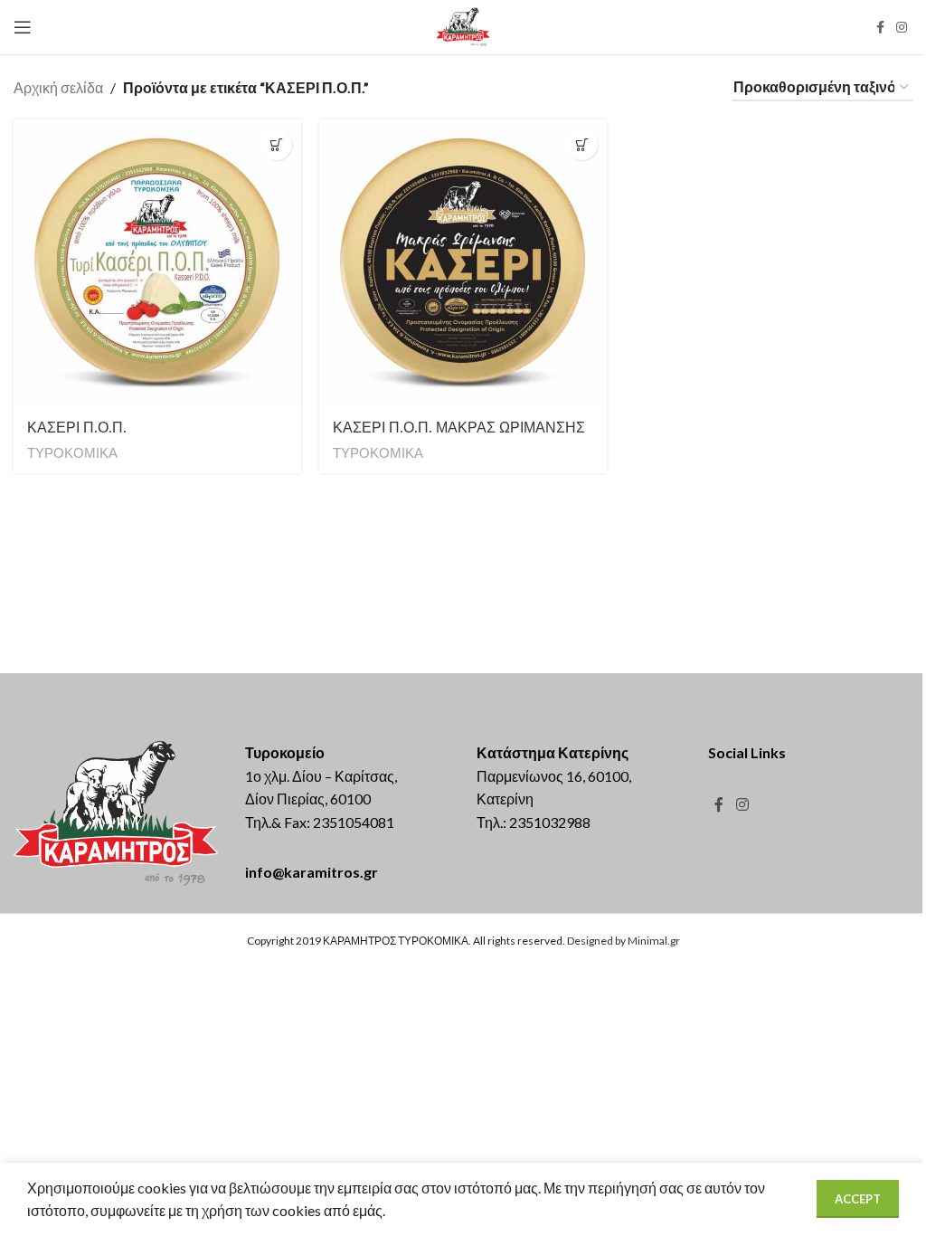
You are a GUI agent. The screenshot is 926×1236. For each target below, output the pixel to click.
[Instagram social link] (901, 27)
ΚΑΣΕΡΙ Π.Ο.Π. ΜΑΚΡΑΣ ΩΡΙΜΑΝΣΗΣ (459, 427)
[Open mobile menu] (23, 27)
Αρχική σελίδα (58, 87)
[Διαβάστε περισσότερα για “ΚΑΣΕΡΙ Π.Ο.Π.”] (276, 144)
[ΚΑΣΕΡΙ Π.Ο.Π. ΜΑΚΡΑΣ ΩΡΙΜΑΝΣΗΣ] (463, 263)
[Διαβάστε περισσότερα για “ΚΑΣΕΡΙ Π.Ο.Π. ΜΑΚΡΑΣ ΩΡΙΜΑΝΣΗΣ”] (582, 144)
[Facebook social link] (880, 27)
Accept (858, 1199)
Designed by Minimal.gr (623, 940)
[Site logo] (463, 24)
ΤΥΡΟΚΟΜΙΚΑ (72, 452)
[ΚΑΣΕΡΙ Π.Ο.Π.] (157, 263)
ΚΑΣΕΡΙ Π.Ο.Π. (77, 427)
